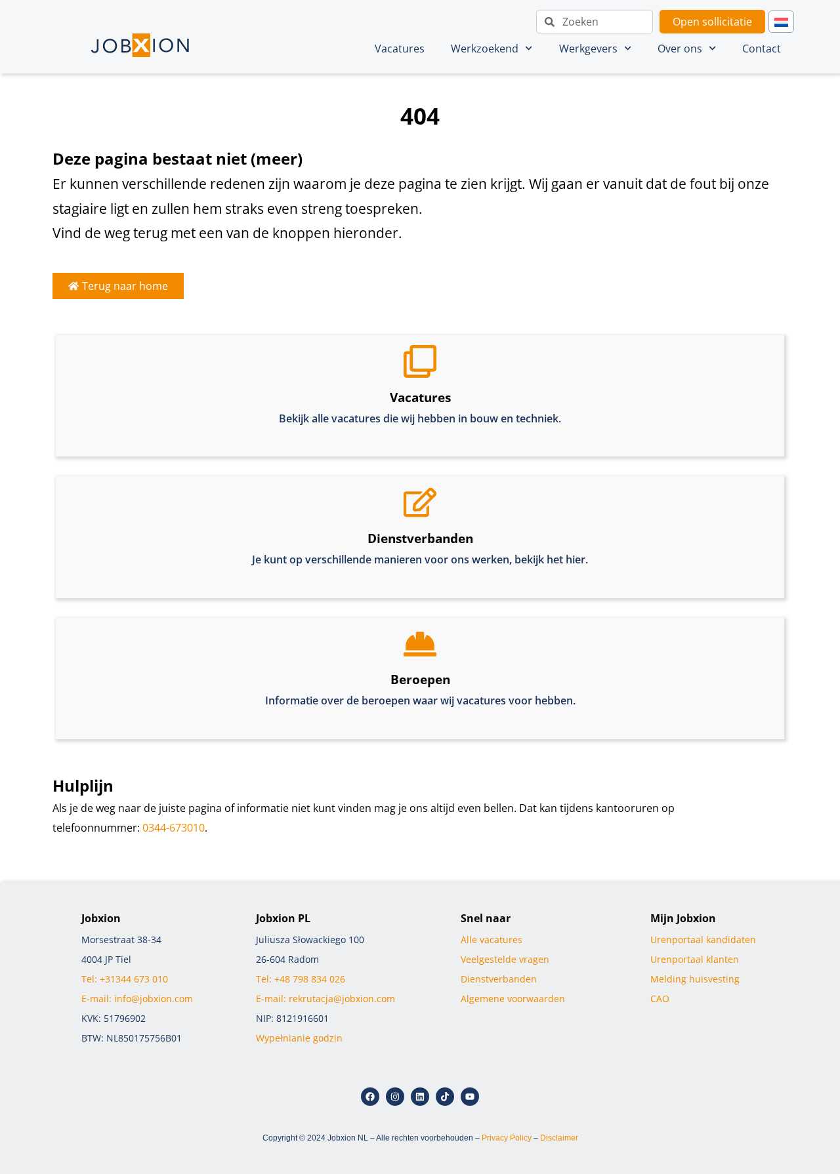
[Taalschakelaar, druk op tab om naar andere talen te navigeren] (781, 21)
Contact (761, 48)
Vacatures (400, 48)
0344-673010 (173, 827)
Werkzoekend (484, 48)
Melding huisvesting (695, 979)
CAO (659, 998)
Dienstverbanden (499, 979)
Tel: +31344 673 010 (124, 979)
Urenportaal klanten (694, 959)
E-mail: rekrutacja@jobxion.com (325, 998)
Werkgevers (588, 48)
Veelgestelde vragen (505, 959)
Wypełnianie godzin (299, 1038)
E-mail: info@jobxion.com (137, 998)
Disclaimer (559, 1138)
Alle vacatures (493, 939)
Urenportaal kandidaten (703, 939)
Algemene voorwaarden (514, 998)
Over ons (680, 48)
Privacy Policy (507, 1138)
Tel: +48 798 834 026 (300, 979)
